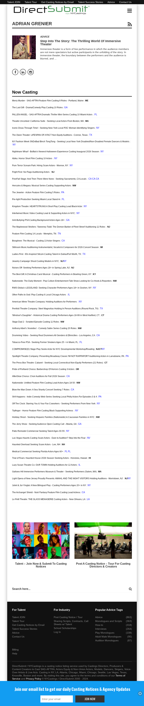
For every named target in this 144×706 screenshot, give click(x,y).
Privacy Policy (33, 678)
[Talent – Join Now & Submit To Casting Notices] (41, 540)
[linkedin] (23, 72)
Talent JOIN (13, 2)
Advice (111, 2)
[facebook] (15, 72)
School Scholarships (65, 628)
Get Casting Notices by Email (57, 2)
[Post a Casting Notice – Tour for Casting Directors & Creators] (103, 540)
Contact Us (125, 2)
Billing (15, 649)
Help (14, 653)
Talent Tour (31, 2)
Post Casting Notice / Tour (68, 617)
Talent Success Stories (90, 2)
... (55, 58)
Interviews (100, 628)
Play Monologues (104, 632)
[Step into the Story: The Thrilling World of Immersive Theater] (24, 47)
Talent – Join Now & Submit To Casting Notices (41, 565)
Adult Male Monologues (108, 636)
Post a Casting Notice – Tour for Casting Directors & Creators (103, 565)
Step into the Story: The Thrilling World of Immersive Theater (80, 42)
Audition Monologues (107, 640)
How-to (99, 625)
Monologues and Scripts (108, 621)
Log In (57, 632)
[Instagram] (31, 72)
